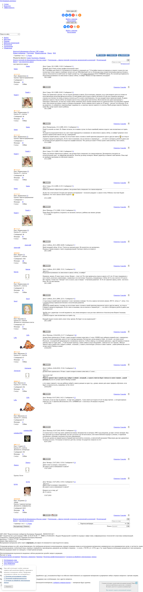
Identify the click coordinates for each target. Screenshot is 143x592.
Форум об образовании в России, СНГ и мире (28, 51)
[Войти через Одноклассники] (79, 15)
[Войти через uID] (63, 15)
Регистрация (71, 21)
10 (75, 335)
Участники (30, 53)
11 (75, 368)
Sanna (28, 66)
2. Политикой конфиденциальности (15, 578)
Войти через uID (71, 11)
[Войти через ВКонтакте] (66, 15)
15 (75, 482)
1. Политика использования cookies (15, 576)
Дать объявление (9, 563)
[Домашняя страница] (54, 515)
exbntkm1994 (28, 430)
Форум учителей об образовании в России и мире (29, 60)
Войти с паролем (71, 19)
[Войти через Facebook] (69, 15)
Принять (8, 586)
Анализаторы (8, 46)
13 (75, 430)
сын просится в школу (26, 62)
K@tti (28, 482)
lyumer (29, 58)
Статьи (6, 4)
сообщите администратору (62, 582)
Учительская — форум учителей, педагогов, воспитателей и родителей (71, 60)
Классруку (7, 6)
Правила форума (40, 53)
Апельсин (28, 368)
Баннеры (39, 557)
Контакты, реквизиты (28, 557)
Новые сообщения (19, 53)
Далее (30, 55)
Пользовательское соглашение (10, 557)
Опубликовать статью (11, 562)
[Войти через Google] (76, 15)
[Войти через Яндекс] (73, 15)
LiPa (27, 335)
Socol (28, 298)
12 (75, 397)
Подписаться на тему (125, 63)
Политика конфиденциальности (54, 557)
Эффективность (9, 7)
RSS (54, 53)
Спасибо (123, 87)
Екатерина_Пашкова (38, 58)
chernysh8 (28, 245)
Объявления (8, 48)
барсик (28, 269)
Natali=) (27, 92)
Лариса (27, 462)
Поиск (49, 53)
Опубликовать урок (10, 560)
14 (75, 462)
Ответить (117, 87)
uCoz (9, 555)
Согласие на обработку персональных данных (81, 557)
